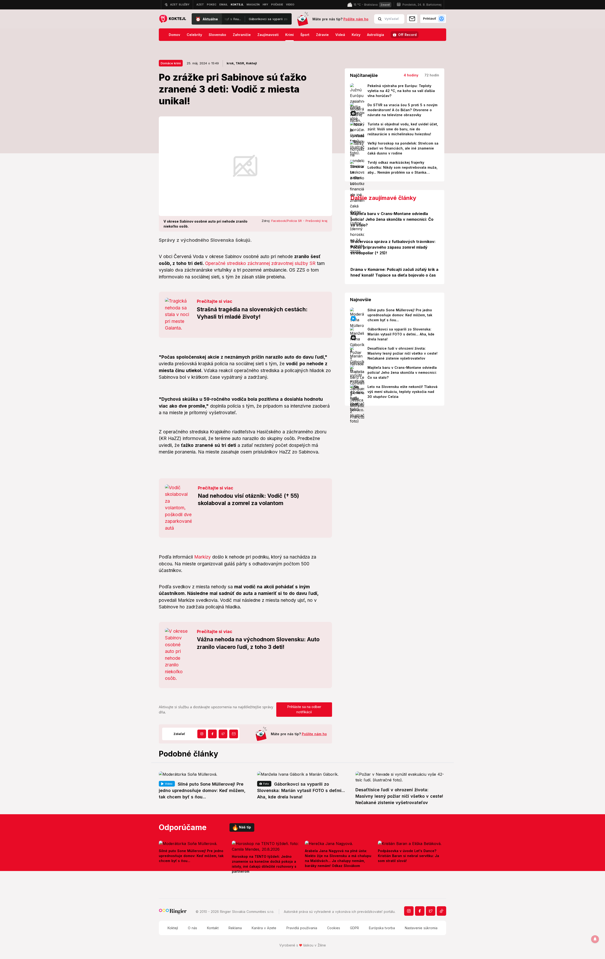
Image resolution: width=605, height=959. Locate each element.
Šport (304, 35)
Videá (340, 35)
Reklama (235, 928)
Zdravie (322, 35)
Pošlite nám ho (355, 19)
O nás (192, 928)
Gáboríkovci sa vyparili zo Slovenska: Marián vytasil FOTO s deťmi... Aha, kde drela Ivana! (273, 19)
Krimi (289, 35)
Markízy (202, 557)
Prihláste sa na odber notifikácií (304, 709)
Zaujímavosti (268, 35)
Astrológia (375, 35)
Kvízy (356, 35)
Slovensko (217, 35)
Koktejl (173, 928)
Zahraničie (242, 35)
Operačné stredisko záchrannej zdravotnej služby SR (260, 263)
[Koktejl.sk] (172, 19)
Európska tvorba (382, 928)
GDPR (354, 928)
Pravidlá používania (301, 928)
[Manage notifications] (595, 939)
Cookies (333, 928)
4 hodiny (411, 75)
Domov (174, 35)
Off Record (407, 35)
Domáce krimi (171, 63)
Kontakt (213, 928)
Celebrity (194, 35)
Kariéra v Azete (264, 928)
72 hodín (431, 75)
